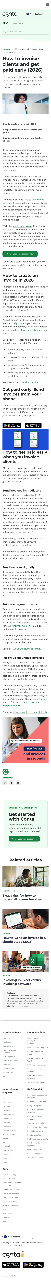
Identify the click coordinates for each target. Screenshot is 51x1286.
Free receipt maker (10, 1197)
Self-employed (8, 1057)
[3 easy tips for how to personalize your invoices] (25, 886)
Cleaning (6, 1110)
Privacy (5, 1275)
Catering (6, 1106)
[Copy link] (4, 782)
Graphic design (8, 1134)
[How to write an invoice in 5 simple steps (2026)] (25, 929)
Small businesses (9, 1061)
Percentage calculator (11, 1189)
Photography (7, 1150)
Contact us (7, 1221)
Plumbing (6, 1154)
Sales (4, 1158)
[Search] (4, 31)
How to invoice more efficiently (30, 712)
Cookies (13, 1275)
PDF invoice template (36, 1065)
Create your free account (22, 839)
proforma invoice (19, 625)
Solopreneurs (8, 1069)
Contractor (7, 1122)
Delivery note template (37, 1127)
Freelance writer (9, 1130)
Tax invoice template (36, 1082)
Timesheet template (35, 1158)
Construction (8, 1114)
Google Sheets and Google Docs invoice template (35, 1041)
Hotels (5, 1077)
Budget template (34, 1106)
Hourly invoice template (37, 1047)
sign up (18, 323)
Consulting (7, 1118)
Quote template (34, 1150)
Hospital (5, 1138)
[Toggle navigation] (47, 4)
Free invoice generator (12, 1193)
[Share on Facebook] (11, 782)
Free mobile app (9, 1175)
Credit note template (36, 1123)
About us (6, 1217)
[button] (17, 1236)
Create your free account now (20, 254)
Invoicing (6, 49)
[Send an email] (18, 782)
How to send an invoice (25, 382)
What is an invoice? (10, 1205)
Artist (4, 1098)
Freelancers (7, 1042)
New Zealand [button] (36, 14)
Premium (6, 1038)
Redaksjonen (7, 777)
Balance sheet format (36, 1102)
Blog (5, 22)
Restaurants (7, 1073)
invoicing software (22, 226)
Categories (16, 23)
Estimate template (35, 1131)
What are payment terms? (27, 648)
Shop (4, 1162)
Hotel (4, 1142)
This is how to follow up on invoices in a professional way (23, 702)
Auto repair (7, 1102)
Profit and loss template (37, 1139)
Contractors (7, 1046)
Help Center (7, 1213)
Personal (6, 1146)
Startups (6, 1065)
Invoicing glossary (9, 1201)
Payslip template (34, 1135)
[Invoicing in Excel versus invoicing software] (25, 971)
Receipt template (34, 1154)
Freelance (6, 1126)
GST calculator (8, 1179)
